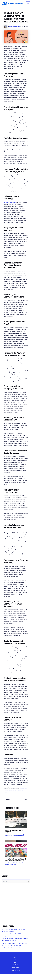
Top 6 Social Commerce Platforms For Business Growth (15, 790)
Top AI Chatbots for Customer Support (13, 948)
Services (15, 960)
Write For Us (15, 967)
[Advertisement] (16, 905)
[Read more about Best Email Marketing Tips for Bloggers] (16, 819)
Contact (15, 965)
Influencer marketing (10, 202)
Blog (15, 962)
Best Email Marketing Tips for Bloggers (14, 831)
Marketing (7, 835)
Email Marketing (19, 834)
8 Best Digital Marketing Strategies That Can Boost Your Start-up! (16, 859)
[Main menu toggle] (28, 3)
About (15, 957)
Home (15, 955)
